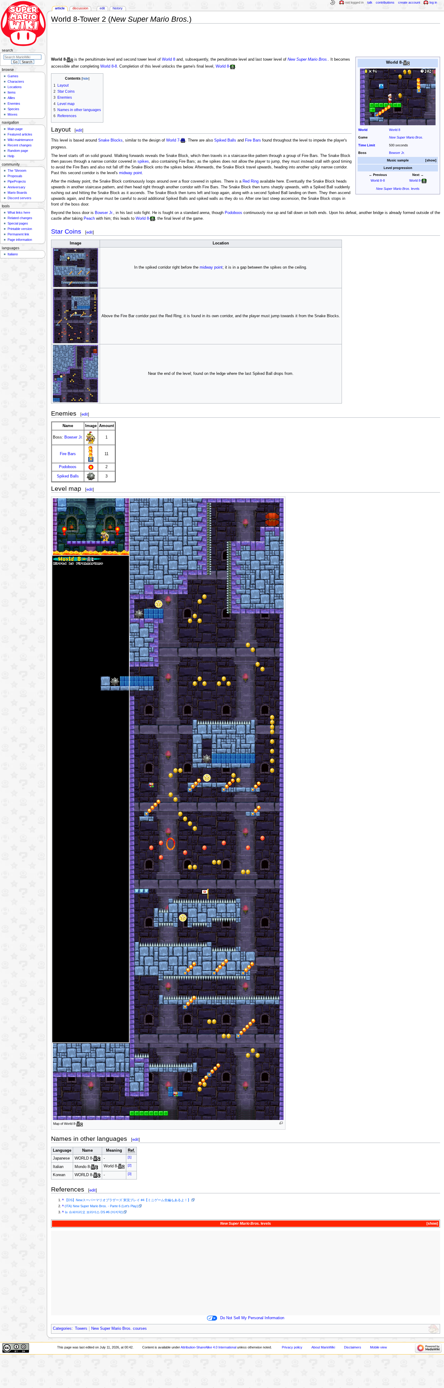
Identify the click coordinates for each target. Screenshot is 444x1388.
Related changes (20, 218)
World (363, 130)
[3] (129, 1174)
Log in (433, 2)
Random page (18, 150)
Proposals (15, 176)
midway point (130, 173)
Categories (62, 1328)
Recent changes (20, 145)
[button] (430, 160)
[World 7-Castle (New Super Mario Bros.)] (183, 140)
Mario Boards (17, 192)
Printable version (20, 229)
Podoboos (233, 213)
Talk (369, 2)
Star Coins (66, 231)
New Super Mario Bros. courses (119, 1328)
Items (12, 92)
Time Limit (366, 145)
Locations (15, 87)
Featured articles (20, 134)
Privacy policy (292, 1347)
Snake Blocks (110, 140)
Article (60, 8)
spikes (143, 161)
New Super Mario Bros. (406, 137)
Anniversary (16, 187)
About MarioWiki (323, 1347)
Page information (20, 239)
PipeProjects (17, 181)
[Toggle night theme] (332, 3)
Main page (15, 129)
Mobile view (378, 1347)
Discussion (80, 8)
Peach (89, 218)
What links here (19, 212)
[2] (129, 1165)
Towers (81, 1328)
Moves (13, 114)
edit (79, 130)
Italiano (13, 254)
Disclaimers (352, 1347)
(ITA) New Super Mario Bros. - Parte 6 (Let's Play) (101, 1206)
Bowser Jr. (397, 153)
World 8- (415, 180)
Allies (11, 98)
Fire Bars (253, 140)
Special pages (18, 223)
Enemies (14, 103)
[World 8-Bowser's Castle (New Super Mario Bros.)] (424, 180)
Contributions (385, 2)
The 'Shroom (17, 170)
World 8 (394, 130)
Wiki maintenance (20, 140)
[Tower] (406, 62)
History (118, 8)
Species (13, 109)
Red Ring (251, 181)
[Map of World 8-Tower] (168, 809)
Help (11, 156)
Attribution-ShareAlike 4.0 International (208, 1347)
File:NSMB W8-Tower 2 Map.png (281, 1123)
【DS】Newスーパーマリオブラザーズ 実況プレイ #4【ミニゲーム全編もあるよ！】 (128, 1200)
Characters (16, 81)
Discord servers (19, 198)
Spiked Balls (225, 140)
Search (7, 50)
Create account (409, 2)
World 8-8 (378, 180)
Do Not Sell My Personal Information (252, 1318)
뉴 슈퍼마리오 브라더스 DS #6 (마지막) (94, 1212)
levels (398, 188)
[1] (129, 1157)
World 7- (173, 140)
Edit (102, 8)
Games (13, 76)
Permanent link (18, 234)
